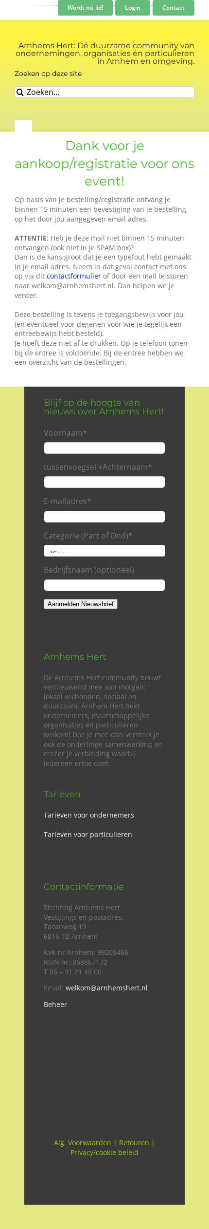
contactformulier (74, 275)
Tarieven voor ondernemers (89, 814)
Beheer (55, 1004)
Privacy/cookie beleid (104, 1152)
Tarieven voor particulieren (88, 834)
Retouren (134, 1142)
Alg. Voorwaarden (82, 1142)
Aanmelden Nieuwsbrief (81, 604)
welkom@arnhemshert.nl (107, 987)
